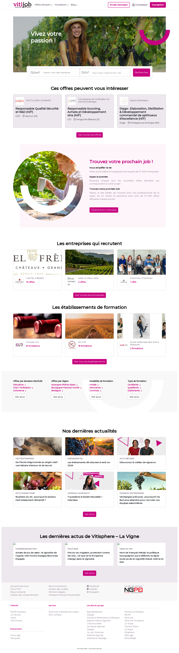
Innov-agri (15, 635)
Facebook (94, 586)
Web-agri (128, 635)
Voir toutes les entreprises (89, 295)
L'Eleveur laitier (94, 623)
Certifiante (133, 384)
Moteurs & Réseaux (134, 612)
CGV (19, 589)
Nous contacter (18, 592)
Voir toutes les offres (89, 135)
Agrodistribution (95, 612)
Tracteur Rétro (131, 626)
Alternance (95, 387)
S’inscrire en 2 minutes (103, 210)
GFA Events (16, 620)
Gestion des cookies (58, 589)
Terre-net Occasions (134, 620)
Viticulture (18, 384)
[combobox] (110, 72)
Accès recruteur (119, 4)
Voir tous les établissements (89, 361)
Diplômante (134, 390)
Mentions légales (57, 592)
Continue (94, 390)
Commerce (19, 390)
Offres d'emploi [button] (43, 4)
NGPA (127, 615)
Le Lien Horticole (95, 632)
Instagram (94, 592)
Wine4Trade (130, 638)
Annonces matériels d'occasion (64, 612)
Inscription (158, 4)
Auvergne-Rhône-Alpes (63, 384)
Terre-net (128, 617)
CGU (12, 589)
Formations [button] (61, 4)
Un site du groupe (133, 586)
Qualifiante (133, 387)
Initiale (93, 384)
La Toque (128, 623)
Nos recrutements (58, 586)
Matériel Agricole (95, 635)
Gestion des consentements (24, 595)
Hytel (13, 617)
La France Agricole (96, 626)
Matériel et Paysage (97, 638)
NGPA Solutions (18, 612)
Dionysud (15, 638)
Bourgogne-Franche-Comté (65, 387)
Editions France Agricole (98, 620)
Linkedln (93, 589)
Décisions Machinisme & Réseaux (103, 617)
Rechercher (141, 72)
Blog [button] (73, 4)
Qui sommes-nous (19, 586)
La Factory (15, 615)
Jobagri (90, 629)
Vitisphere (129, 632)
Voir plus (20, 397)
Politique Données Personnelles (64, 595)
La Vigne (128, 629)
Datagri (90, 615)
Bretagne (56, 390)
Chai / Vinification (22, 387)
